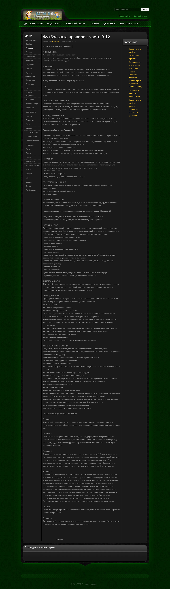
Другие (28, 178)
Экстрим (29, 174)
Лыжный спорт (31, 137)
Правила (55, 41)
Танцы (28, 153)
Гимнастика (30, 120)
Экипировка (30, 56)
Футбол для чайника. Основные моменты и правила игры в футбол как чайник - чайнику (135, 78)
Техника (29, 52)
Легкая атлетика (32, 132)
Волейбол (30, 108)
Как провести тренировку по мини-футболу (134, 93)
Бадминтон (30, 80)
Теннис (28, 157)
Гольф (28, 124)
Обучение (30, 65)
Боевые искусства (30, 93)
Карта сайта (124, 16)
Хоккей (28, 170)
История (29, 73)
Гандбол (29, 116)
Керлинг (29, 128)
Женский (29, 61)
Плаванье (30, 145)
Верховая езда (32, 104)
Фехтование (30, 161)
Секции (28, 182)
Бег (27, 88)
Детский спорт (140, 16)
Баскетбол (30, 84)
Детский (29, 69)
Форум (28, 186)
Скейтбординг (31, 190)
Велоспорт (30, 100)
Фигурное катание (33, 166)
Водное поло (31, 112)
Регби (28, 149)
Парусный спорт (32, 141)
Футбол (29, 44)
